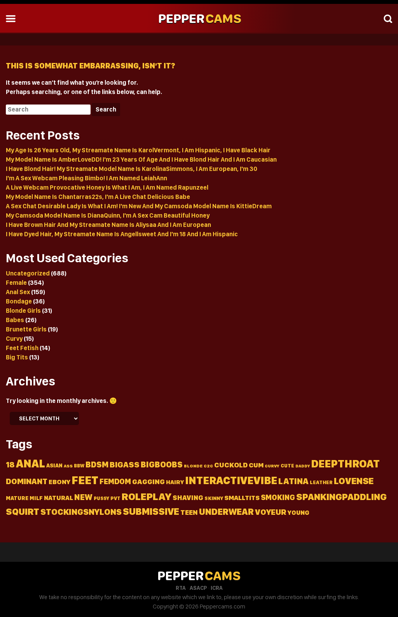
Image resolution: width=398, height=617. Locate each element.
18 (10, 464)
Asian (54, 465)
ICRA (217, 588)
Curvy (14, 338)
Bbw (79, 466)
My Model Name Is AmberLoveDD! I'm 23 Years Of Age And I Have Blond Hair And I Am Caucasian (141, 159)
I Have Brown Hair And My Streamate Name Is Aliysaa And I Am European (108, 224)
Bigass (125, 464)
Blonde (193, 466)
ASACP (198, 588)
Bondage (19, 301)
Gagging (148, 481)
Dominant (26, 481)
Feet (85, 480)
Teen (189, 512)
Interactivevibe (231, 480)
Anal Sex (18, 292)
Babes (15, 320)
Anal (30, 463)
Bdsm (97, 464)
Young (298, 512)
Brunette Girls (26, 329)
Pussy (101, 498)
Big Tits (17, 357)
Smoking (278, 497)
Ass (68, 466)
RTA (181, 588)
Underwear (226, 511)
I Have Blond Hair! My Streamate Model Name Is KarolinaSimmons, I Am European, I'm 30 (131, 169)
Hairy (175, 482)
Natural (58, 498)
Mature (17, 498)
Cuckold (231, 465)
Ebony (59, 482)
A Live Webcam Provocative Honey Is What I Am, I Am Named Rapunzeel (107, 187)
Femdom (115, 481)
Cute (287, 466)
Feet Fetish (22, 348)
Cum (256, 465)
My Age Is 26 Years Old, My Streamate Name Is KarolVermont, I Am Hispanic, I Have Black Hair (138, 150)
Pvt (115, 498)
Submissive (151, 511)
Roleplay (146, 496)
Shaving (188, 497)
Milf (36, 498)
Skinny (213, 498)
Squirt (22, 511)
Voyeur (270, 512)
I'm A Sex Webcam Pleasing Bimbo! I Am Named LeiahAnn (86, 178)
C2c (208, 466)
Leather (321, 482)
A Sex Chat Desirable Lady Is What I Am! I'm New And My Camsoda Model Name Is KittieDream (139, 206)
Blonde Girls (23, 310)
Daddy (302, 466)
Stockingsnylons (81, 512)
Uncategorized (28, 273)
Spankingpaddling (341, 496)
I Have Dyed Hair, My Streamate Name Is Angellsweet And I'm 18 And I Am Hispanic (122, 234)
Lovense (354, 480)
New (83, 497)
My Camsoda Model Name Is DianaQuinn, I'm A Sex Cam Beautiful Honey (107, 215)
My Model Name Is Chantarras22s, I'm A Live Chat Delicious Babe (98, 196)
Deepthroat (345, 463)
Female (16, 282)
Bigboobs (162, 464)
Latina (293, 481)
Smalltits (242, 498)
